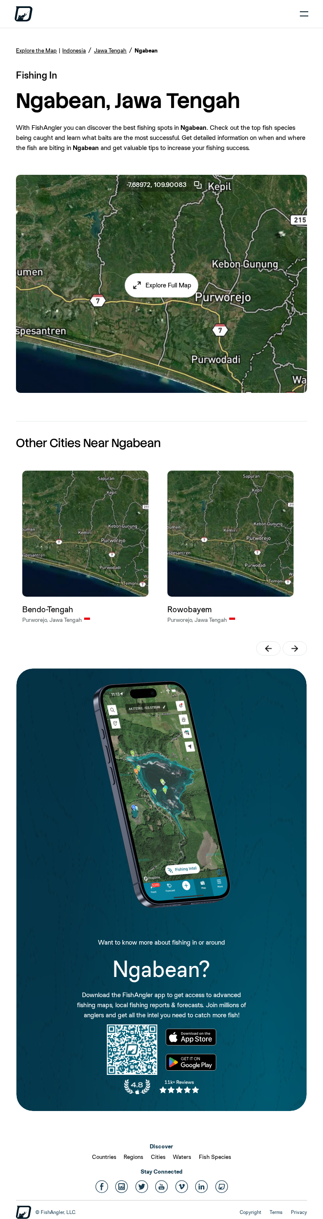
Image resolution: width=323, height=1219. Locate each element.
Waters (182, 1157)
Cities (158, 1157)
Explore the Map (36, 50)
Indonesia (74, 50)
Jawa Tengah (110, 50)
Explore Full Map (168, 285)
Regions (133, 1157)
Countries (104, 1157)
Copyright (250, 1212)
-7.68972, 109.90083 (157, 184)
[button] (162, 285)
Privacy (299, 1212)
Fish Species (215, 1157)
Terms (276, 1212)
